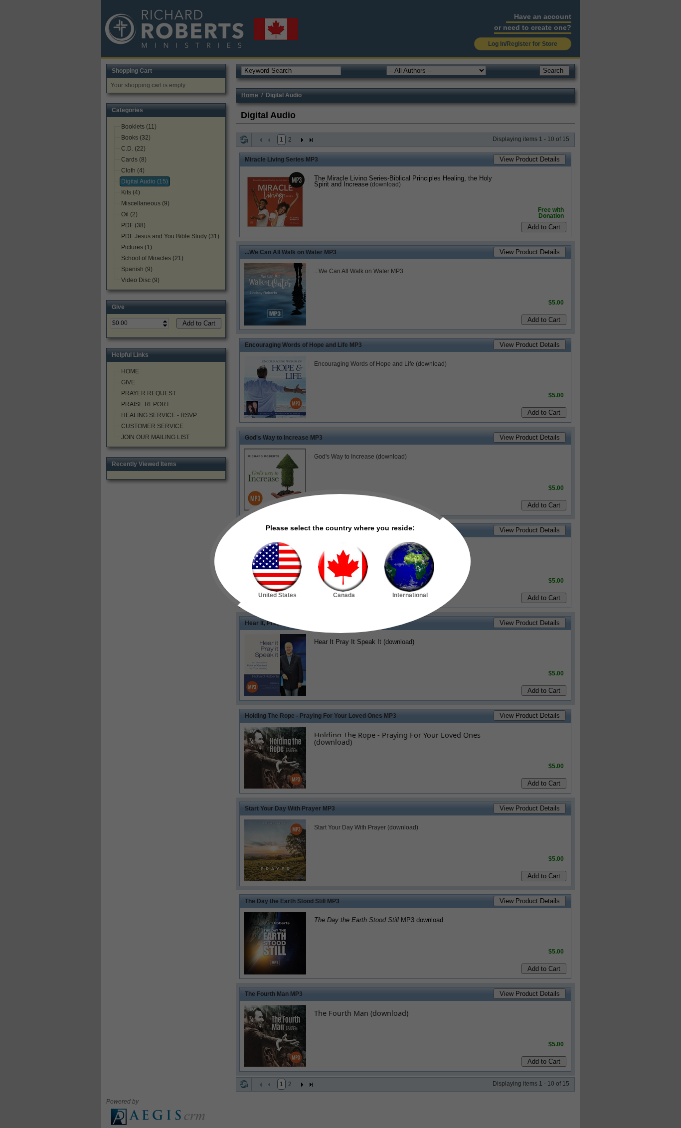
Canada (344, 595)
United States (277, 595)
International (410, 595)
